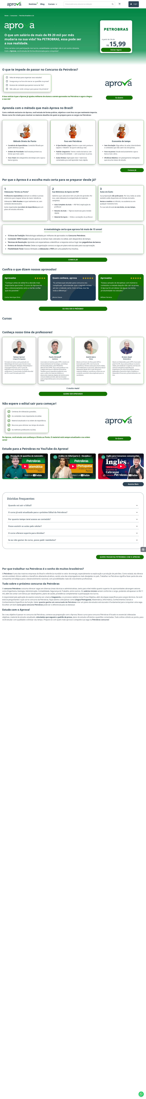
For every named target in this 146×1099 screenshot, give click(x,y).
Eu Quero (119, 98)
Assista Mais (133, 484)
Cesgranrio (56, 597)
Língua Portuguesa (83, 599)
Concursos (13, 15)
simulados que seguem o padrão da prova (54, 617)
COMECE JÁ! (73, 259)
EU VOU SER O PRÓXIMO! (73, 309)
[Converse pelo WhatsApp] (141, 1094)
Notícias (33, 4)
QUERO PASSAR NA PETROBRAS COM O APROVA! (120, 557)
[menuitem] (33, 4)
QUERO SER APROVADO (73, 394)
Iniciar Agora (116, 50)
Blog (42, 4)
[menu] (43, 4)
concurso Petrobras (12, 588)
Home (6, 15)
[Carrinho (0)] (119, 4)
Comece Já (132, 170)
